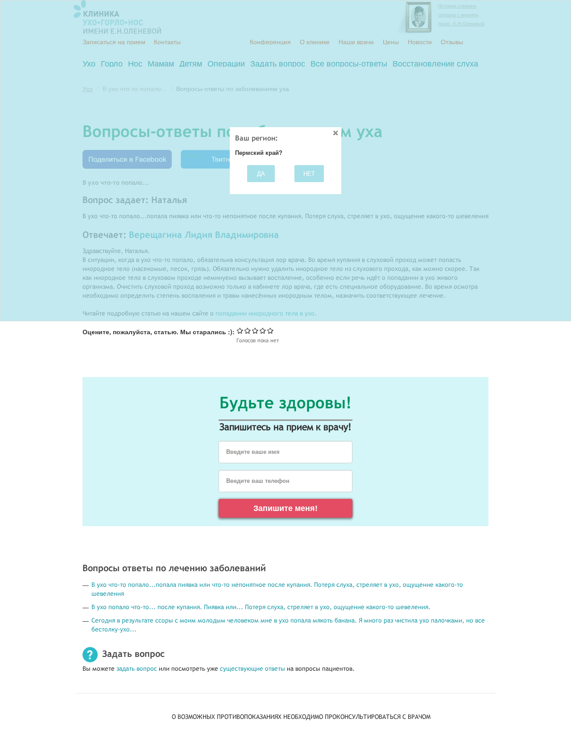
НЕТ (309, 173)
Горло (112, 63)
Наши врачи (356, 41)
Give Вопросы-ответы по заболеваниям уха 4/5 (263, 330)
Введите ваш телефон (258, 481)
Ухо (89, 63)
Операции (226, 63)
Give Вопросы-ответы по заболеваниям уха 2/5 (248, 330)
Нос (135, 63)
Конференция (270, 41)
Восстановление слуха (435, 63)
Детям (190, 63)
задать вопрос (136, 668)
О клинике (315, 41)
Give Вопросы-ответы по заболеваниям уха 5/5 (270, 330)
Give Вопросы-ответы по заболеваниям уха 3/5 (255, 330)
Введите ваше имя (253, 452)
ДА (261, 173)
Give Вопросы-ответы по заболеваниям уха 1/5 (240, 330)
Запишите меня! (285, 508)
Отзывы (452, 41)
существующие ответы (252, 668)
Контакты (167, 41)
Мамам (161, 63)
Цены (391, 41)
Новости (420, 41)
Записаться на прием (114, 41)
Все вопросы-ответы (348, 63)
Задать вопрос (277, 63)
